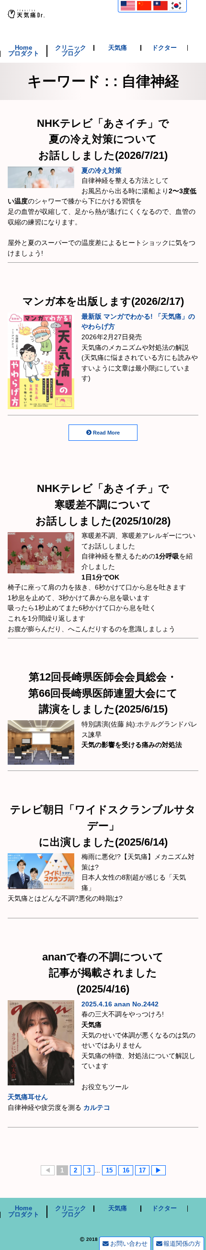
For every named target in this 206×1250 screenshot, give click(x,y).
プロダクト (23, 54)
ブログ (70, 54)
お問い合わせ (129, 1243)
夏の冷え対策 (101, 170)
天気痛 (117, 48)
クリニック (70, 48)
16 (126, 1170)
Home (23, 48)
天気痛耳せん (28, 1097)
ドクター (164, 48)
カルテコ (96, 1107)
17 (142, 1170)
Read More (106, 432)
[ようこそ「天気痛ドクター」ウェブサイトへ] (26, 12)
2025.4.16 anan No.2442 (120, 1004)
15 (109, 1170)
